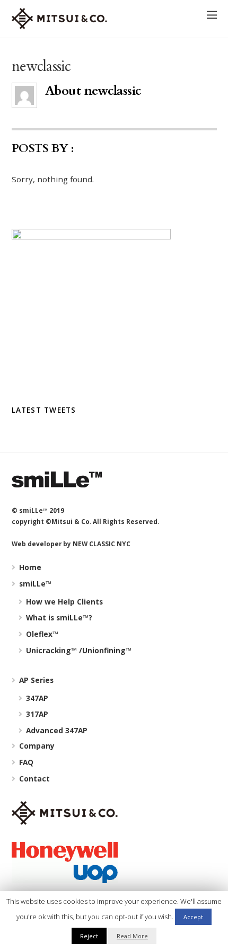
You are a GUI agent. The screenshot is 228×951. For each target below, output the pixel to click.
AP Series (35, 680)
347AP (36, 698)
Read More (132, 936)
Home (29, 567)
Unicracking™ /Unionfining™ (77, 650)
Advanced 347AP (55, 730)
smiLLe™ (34, 584)
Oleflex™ (41, 634)
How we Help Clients (63, 602)
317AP (36, 714)
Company (36, 746)
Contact (33, 779)
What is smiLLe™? (58, 617)
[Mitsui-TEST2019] (59, 24)
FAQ (25, 762)
